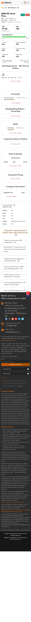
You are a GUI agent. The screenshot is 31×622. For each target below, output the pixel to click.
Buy (23, 14)
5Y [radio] (21, 77)
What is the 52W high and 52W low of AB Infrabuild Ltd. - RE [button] (14, 268)
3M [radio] (12, 77)
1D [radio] (3, 77)
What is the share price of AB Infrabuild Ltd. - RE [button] (13, 241)
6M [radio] (15, 77)
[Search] (22, 3)
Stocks (5, 7)
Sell (27, 14)
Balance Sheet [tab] (21, 98)
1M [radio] (9, 77)
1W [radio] (6, 77)
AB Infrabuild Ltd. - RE (13, 7)
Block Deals (20, 128)
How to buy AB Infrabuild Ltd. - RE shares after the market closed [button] (14, 291)
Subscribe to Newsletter (15, 364)
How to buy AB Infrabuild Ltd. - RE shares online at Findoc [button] (14, 283)
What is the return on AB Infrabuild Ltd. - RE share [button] (12, 275)
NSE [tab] (3, 74)
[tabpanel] (15, 83)
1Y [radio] (18, 77)
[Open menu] (28, 2)
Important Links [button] (7, 369)
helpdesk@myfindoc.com (13, 332)
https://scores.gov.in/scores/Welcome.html (13, 502)
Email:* (3, 359)
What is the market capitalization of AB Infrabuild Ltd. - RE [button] (14, 260)
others (20, 386)
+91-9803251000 (11, 325)
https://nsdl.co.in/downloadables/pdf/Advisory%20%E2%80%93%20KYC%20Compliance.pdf (15, 510)
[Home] (2, 7)
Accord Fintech (13, 539)
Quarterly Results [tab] (9, 98)
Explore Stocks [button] (6, 373)
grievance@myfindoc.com (8, 340)
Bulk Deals (10, 128)
